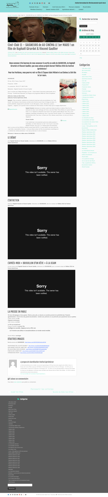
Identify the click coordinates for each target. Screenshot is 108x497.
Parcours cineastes (74, 7)
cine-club (24, 52)
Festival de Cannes (86, 87)
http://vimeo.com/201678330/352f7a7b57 (38, 347)
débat (62, 52)
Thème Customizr (68, 494)
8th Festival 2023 (86, 70)
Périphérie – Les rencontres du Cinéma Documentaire (19, 473)
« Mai (80, 58)
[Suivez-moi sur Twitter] (33, 3)
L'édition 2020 (85, 111)
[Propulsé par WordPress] (56, 494)
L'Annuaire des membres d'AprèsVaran (16, 427)
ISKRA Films (23, 54)
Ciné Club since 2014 (58, 7)
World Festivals (85, 167)
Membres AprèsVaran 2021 (88, 142)
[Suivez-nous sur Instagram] (47, 3)
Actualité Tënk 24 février (16, 392)
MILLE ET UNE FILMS (32, 54)
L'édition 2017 (85, 107)
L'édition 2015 (85, 103)
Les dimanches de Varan (87, 117)
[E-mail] (30, 3)
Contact (81, 9)
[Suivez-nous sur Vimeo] (45, 3)
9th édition (84, 72)
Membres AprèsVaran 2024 (88, 146)
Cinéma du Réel (49, 52)
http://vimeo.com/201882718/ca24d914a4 (33, 351)
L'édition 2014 (85, 101)
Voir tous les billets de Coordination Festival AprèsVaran (33, 373)
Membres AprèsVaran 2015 (88, 132)
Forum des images (86, 91)
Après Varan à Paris (87, 76)
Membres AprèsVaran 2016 (88, 134)
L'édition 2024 (85, 115)
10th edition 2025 (86, 68)
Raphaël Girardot (41, 54)
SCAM (52, 54)
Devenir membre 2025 (52, 9)
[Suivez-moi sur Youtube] (40, 3)
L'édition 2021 (85, 113)
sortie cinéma (58, 54)
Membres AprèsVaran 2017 (88, 136)
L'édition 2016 (85, 105)
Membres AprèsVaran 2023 (88, 144)
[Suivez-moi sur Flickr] (38, 3)
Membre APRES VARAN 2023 (89, 130)
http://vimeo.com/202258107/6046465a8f (31, 352)
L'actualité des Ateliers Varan (89, 95)
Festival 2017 (85, 85)
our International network (88, 150)
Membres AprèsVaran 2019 (88, 138)
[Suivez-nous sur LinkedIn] (43, 3)
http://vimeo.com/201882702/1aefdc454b (36, 349)
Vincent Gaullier (64, 54)
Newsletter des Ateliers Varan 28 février (64, 392)
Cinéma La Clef (57, 52)
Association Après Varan (45, 494)
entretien (66, 52)
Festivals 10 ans (34, 7)
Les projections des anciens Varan (34, 52)
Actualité (14, 15)
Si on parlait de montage (88, 158)
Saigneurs (48, 54)
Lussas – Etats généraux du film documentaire (18, 451)
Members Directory (36, 9)
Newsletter (84, 148)
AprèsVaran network (68, 9)
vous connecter (18, 382)
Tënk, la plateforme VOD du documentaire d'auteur (19, 480)
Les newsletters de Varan (88, 119)
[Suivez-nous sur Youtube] (49, 3)
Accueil (9, 15)
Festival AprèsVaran (15, 54)
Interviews (84, 93)
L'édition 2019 (85, 109)
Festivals (45, 7)
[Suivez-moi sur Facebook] (35, 3)
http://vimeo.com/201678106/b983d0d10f (39, 345)
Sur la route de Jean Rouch (88, 160)
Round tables (87, 7)
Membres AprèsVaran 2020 (88, 140)
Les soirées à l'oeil (86, 124)
